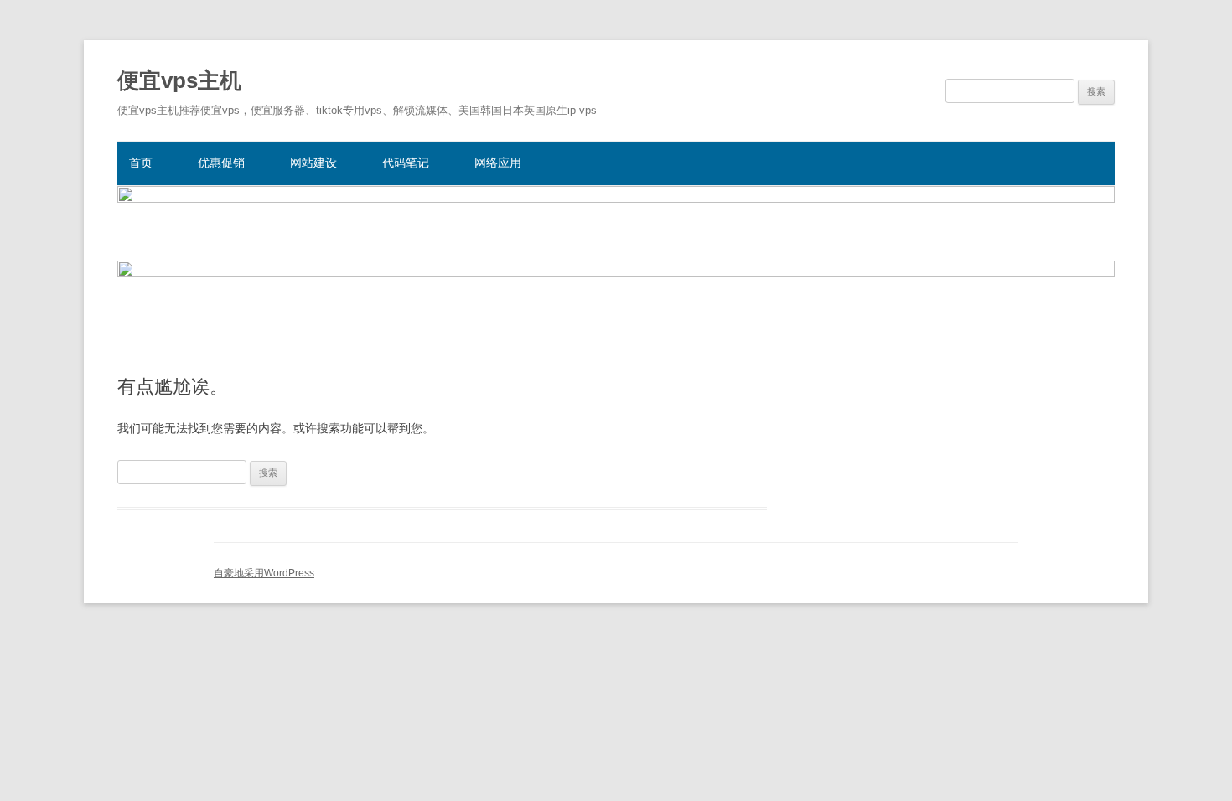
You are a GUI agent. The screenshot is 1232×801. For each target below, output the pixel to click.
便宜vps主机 (179, 80)
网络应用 (497, 162)
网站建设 (313, 162)
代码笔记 (405, 162)
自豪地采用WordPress (264, 573)
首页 (141, 162)
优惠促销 (221, 162)
